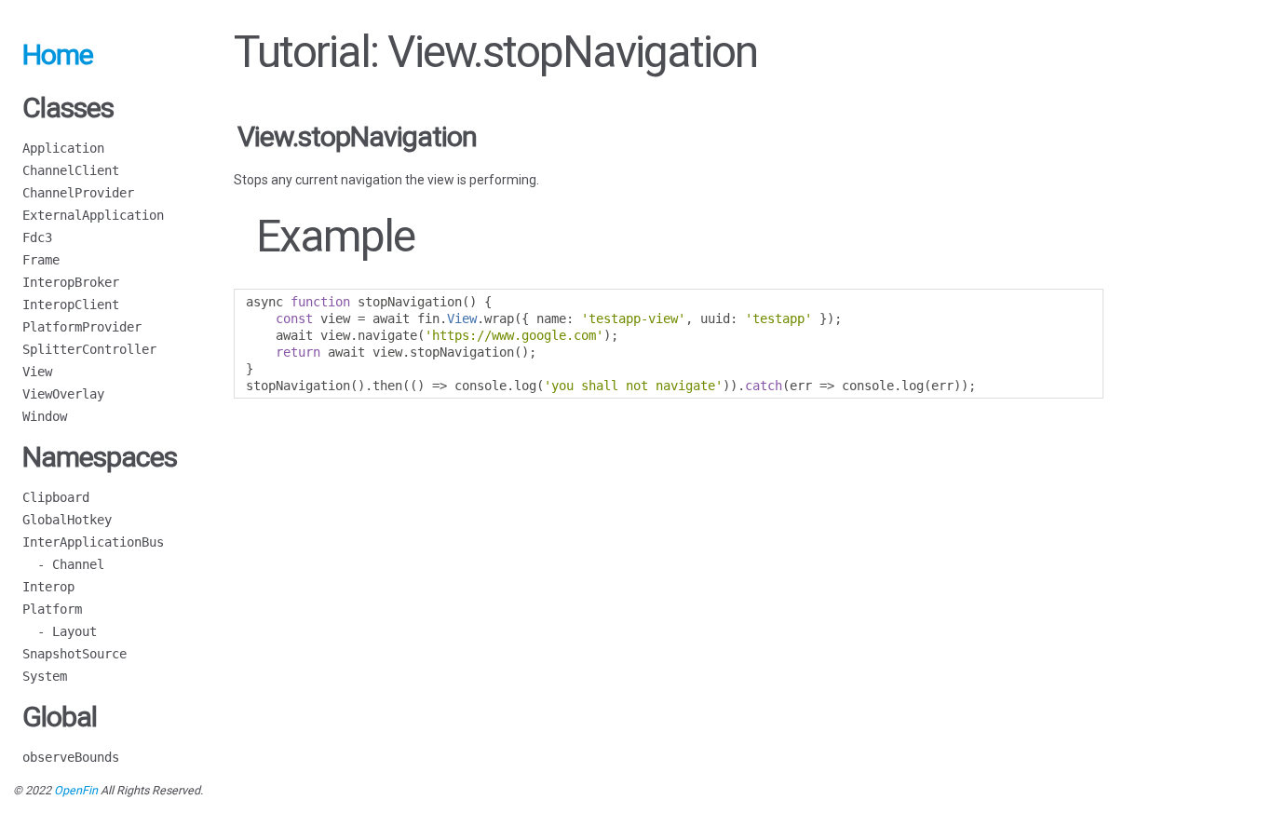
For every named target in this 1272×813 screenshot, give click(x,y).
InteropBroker (70, 282)
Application (63, 148)
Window (44, 416)
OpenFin (76, 790)
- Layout (59, 631)
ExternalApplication (93, 215)
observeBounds (70, 757)
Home (57, 54)
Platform (52, 609)
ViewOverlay (63, 393)
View (37, 371)
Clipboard (55, 497)
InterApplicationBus (93, 542)
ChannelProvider (78, 192)
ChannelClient (70, 170)
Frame (41, 259)
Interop (48, 586)
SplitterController (89, 349)
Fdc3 (37, 237)
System (44, 676)
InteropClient (70, 304)
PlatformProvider (82, 326)
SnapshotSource (74, 653)
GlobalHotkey (67, 519)
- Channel (63, 564)
